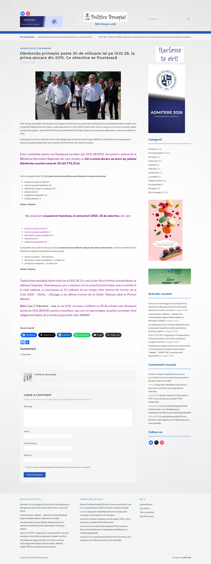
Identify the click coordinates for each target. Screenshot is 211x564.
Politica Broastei (45, 374)
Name (26, 431)
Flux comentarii (147, 512)
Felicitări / (153, 169)
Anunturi (152, 149)
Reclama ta (153, 19)
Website (28, 455)
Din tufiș (152, 157)
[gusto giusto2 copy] (165, 230)
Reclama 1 (153, 188)
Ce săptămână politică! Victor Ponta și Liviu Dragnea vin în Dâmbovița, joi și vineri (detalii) (168, 419)
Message (28, 406)
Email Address (30, 443)
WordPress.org (147, 516)
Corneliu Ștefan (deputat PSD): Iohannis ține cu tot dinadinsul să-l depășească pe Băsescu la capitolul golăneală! (169, 409)
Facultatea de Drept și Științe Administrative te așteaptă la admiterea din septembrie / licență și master (169, 328)
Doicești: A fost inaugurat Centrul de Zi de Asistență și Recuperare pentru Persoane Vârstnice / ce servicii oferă (167, 306)
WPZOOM (187, 558)
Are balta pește (28, 48)
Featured (152, 161)
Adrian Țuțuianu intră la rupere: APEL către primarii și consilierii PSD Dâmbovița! (168, 398)
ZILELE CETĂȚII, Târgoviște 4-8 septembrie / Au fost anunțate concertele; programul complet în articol (140, 37)
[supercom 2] (169, 277)
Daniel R (152, 374)
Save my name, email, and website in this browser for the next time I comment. (58, 467)
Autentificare (146, 504)
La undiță (152, 177)
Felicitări (152, 165)
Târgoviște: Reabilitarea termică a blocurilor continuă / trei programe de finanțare (167, 388)
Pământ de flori (155, 181)
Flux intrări (145, 508)
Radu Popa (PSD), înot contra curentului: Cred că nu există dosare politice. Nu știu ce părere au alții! (168, 377)
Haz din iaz (153, 173)
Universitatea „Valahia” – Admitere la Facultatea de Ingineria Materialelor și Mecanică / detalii (166, 317)
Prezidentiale (154, 184)
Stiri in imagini (44, 48)
